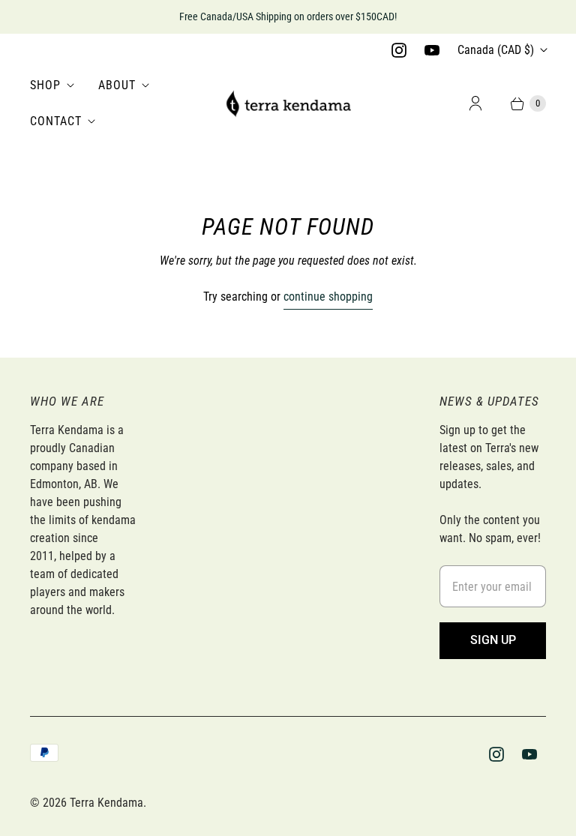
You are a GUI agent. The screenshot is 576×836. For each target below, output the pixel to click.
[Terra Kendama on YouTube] (432, 50)
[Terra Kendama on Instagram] (399, 50)
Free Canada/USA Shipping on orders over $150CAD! (288, 16)
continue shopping (328, 296)
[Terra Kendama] (288, 103)
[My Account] (475, 103)
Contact (56, 121)
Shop (45, 85)
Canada (496, 50)
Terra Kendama (106, 803)
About (117, 85)
